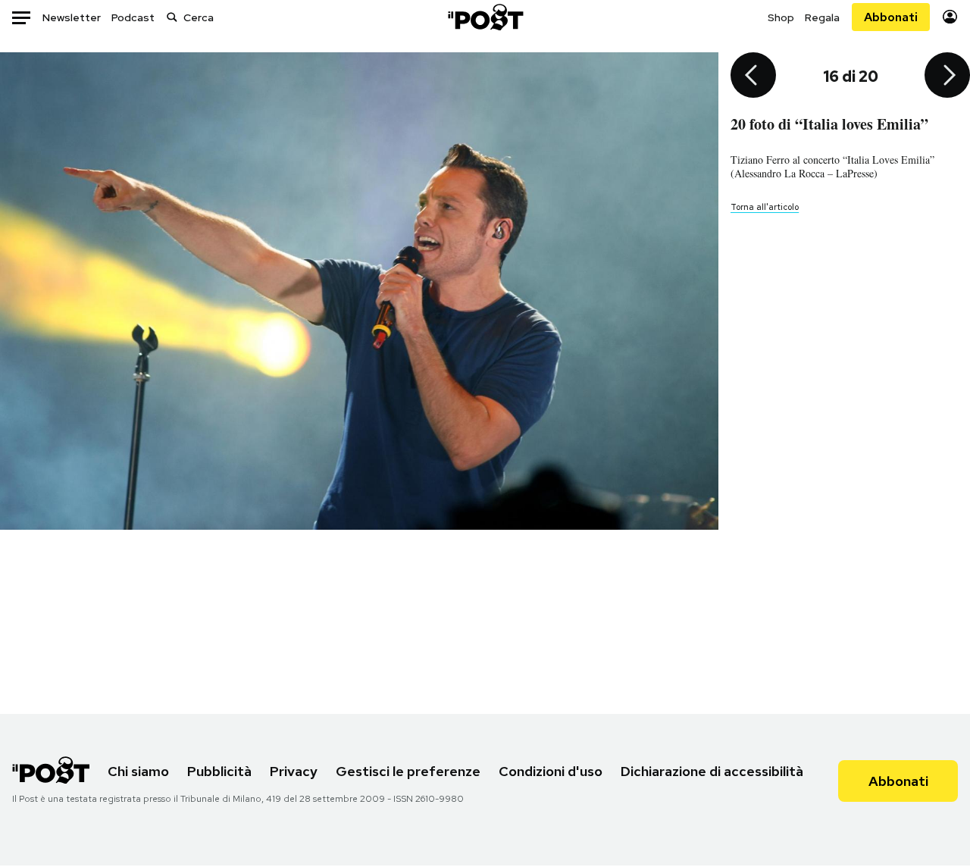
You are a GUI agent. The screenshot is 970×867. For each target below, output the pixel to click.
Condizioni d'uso (550, 771)
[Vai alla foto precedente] (753, 76)
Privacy (294, 771)
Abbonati (891, 17)
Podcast (133, 17)
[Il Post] (485, 17)
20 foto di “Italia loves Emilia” (829, 124)
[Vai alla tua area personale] (950, 17)
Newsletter (71, 17)
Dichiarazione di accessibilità (712, 771)
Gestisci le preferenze (408, 771)
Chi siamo (138, 771)
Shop (781, 17)
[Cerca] (172, 17)
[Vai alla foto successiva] (947, 76)
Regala (822, 17)
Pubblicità (219, 771)
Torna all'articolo (765, 207)
